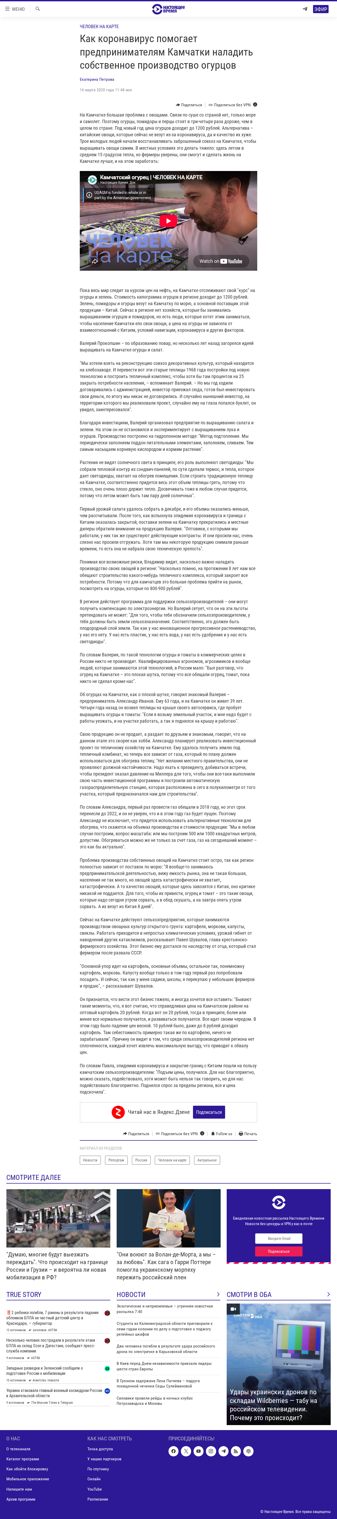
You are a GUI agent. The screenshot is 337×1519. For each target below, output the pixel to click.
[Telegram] (305, 9)
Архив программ (20, 1499)
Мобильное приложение (27, 1479)
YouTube (94, 1489)
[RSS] (236, 1451)
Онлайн (94, 1479)
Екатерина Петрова (97, 79)
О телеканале (18, 1449)
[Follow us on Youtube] (199, 1451)
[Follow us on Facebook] (173, 1451)
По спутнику (98, 1469)
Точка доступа (100, 1449)
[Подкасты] (248, 1451)
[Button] (189, 105)
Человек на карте (99, 26)
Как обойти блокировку (27, 1469)
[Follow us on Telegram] (224, 1451)
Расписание (97, 1499)
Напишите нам (19, 1489)
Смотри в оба (249, 1294)
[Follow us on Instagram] (211, 1451)
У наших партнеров (104, 1459)
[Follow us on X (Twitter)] (186, 1451)
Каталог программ (22, 1459)
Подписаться (209, 1112)
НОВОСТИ (131, 1294)
